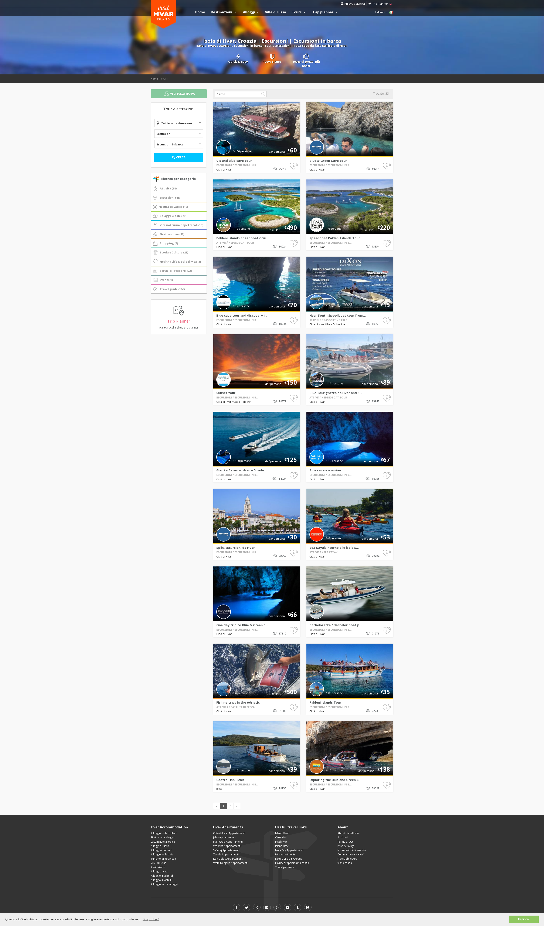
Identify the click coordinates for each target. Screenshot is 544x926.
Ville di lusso (275, 12)
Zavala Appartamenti (226, 854)
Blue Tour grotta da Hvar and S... (335, 393)
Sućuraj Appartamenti (226, 850)
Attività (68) (168, 188)
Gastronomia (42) (172, 234)
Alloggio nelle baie (162, 854)
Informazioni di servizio (351, 850)
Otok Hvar (281, 837)
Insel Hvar (281, 841)
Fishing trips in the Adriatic (238, 702)
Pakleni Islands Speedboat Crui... (242, 238)
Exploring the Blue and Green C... (335, 780)
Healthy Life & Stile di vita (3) (180, 261)
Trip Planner (382, 4)
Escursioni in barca (170, 144)
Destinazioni (222, 12)
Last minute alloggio (163, 841)
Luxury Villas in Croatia (288, 859)
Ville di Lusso (158, 863)
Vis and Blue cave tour (234, 160)
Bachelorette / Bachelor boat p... (335, 625)
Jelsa (219, 789)
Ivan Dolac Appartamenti (228, 859)
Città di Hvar (224, 169)
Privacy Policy (345, 846)
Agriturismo (158, 867)
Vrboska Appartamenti (227, 846)
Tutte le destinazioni (176, 123)
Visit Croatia (344, 863)
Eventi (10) (167, 280)
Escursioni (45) (170, 197)
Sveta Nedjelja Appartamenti (230, 863)
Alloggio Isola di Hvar (164, 833)
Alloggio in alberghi (162, 876)
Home (200, 12)
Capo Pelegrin (242, 402)
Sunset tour (225, 393)
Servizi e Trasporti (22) (176, 271)
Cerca (180, 157)
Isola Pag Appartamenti (289, 850)
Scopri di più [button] (151, 919)
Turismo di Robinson (163, 859)
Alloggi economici (161, 850)
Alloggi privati (159, 871)
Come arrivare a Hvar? (350, 854)
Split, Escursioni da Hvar (235, 547)
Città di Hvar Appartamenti (229, 833)
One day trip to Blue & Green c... (242, 625)
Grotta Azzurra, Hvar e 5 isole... (241, 470)
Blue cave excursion (325, 470)
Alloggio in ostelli (161, 880)
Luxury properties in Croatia (292, 863)
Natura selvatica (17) (173, 207)
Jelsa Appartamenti (224, 837)
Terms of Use (345, 841)
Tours (297, 12)
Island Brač (282, 846)
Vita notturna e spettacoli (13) (181, 225)
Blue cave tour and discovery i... (241, 315)
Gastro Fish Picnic (230, 780)
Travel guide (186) (172, 289)
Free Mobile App (347, 859)
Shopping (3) (169, 243)
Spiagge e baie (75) (173, 216)
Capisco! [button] (524, 919)
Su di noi (342, 837)
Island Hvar (282, 833)
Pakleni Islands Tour (325, 702)
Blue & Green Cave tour (328, 160)
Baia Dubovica (335, 324)
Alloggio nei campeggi (164, 884)
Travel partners (284, 867)
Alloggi (249, 12)
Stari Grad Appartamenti (228, 841)
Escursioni (164, 134)
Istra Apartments (285, 854)
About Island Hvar (348, 833)
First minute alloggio (163, 837)
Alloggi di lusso (160, 846)
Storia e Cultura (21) (174, 252)
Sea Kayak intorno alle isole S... (334, 547)
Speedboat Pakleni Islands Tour (334, 238)
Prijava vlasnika (354, 4)
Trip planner (323, 12)
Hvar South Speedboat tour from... (337, 315)
